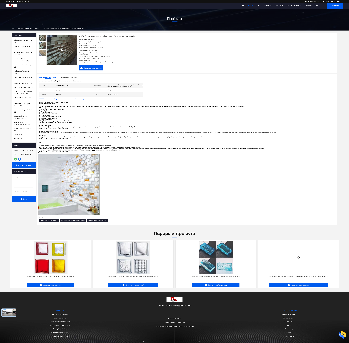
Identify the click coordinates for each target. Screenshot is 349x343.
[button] (13, 262)
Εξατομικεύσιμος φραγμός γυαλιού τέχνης (73, 220)
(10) (23, 78)
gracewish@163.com (312, 1)
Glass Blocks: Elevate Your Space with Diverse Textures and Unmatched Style (50, 276)
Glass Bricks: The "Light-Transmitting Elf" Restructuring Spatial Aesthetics (133, 276)
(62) (23, 92)
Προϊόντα (250, 5)
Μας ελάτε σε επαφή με (294, 5)
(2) (18, 134)
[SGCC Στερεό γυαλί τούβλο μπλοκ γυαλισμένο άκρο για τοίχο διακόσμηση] (62, 50)
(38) (23, 53)
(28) (22, 99)
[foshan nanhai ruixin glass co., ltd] (11, 5)
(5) (18, 138)
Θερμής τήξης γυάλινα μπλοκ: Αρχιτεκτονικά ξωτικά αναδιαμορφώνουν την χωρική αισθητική (215, 276)
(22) (21, 60)
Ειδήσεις (289, 325)
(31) (23, 111)
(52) (23, 41)
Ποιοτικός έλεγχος (289, 321)
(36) (22, 47)
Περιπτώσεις (289, 329)
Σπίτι (242, 5)
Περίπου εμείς (279, 5)
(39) (22, 105)
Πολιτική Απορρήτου (289, 336)
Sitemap (289, 332)
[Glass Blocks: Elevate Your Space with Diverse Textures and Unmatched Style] (50, 257)
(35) (23, 87)
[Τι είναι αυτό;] (15, 159)
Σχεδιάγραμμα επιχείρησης (289, 314)
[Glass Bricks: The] (133, 257)
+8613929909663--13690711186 (333, 1)
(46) (22, 129)
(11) (22, 72)
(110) (22, 66)
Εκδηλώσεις (308, 5)
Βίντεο (258, 5)
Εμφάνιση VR (267, 5)
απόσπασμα (335, 5)
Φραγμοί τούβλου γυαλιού (31, 28)
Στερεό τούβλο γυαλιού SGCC (49, 220)
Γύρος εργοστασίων (289, 318)
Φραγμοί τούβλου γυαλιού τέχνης (97, 220)
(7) (23, 83)
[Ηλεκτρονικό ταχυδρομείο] (19, 159)
